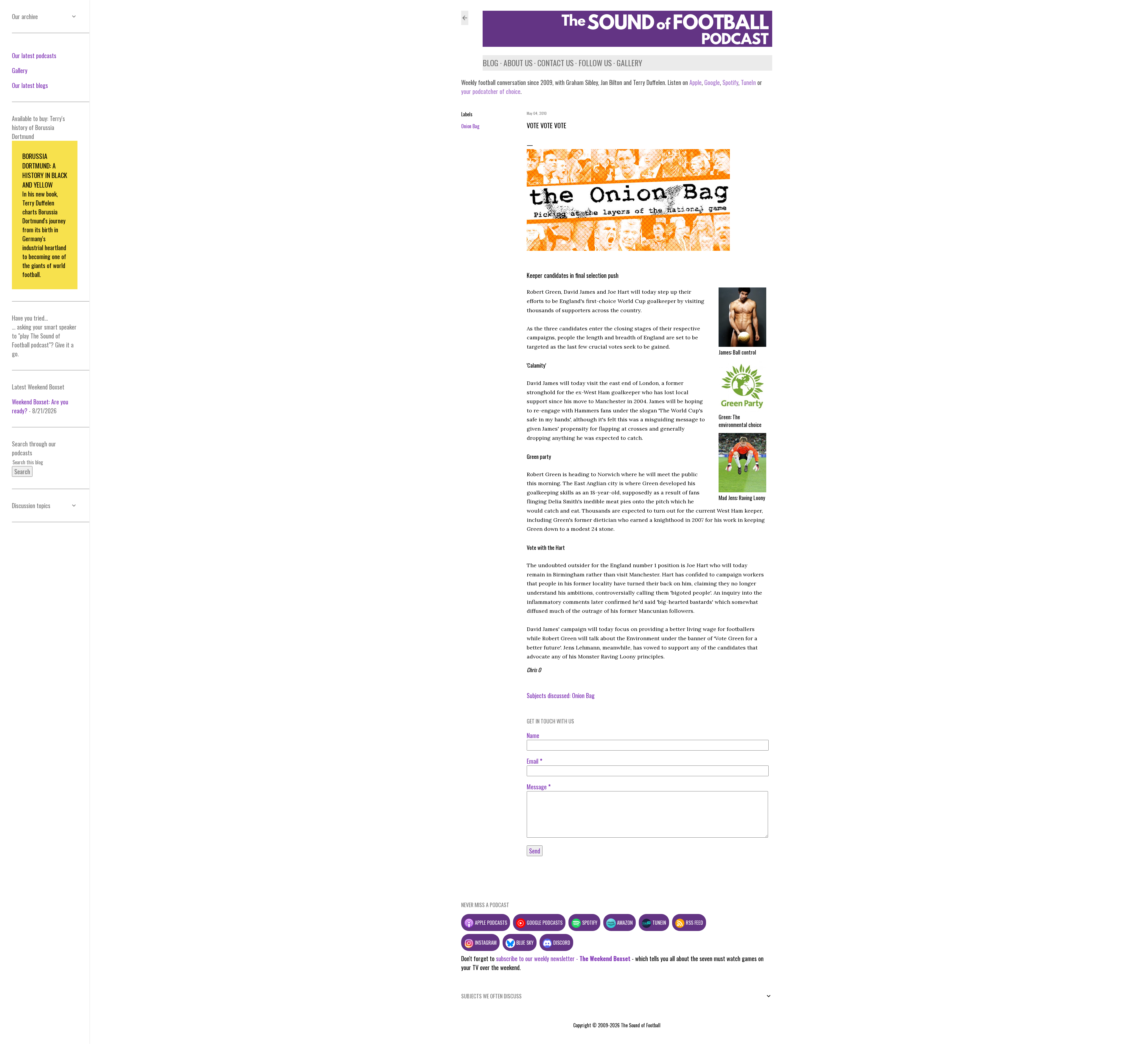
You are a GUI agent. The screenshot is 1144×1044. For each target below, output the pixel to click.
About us (517, 63)
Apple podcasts (490, 922)
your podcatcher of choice (490, 91)
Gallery (629, 63)
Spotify (730, 82)
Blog (490, 63)
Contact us (555, 63)
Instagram (485, 942)
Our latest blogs (30, 85)
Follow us (595, 63)
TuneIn (748, 82)
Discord (561, 942)
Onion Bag (470, 126)
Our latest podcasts (34, 55)
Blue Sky (524, 942)
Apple (695, 82)
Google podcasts (544, 922)
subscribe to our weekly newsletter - (563, 958)
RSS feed (694, 922)
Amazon (624, 922)
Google (711, 82)
